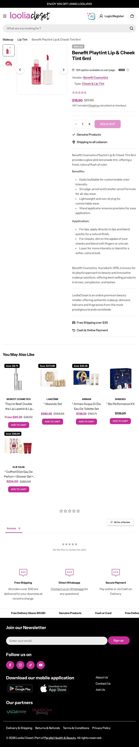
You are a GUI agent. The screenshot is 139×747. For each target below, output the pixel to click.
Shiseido (120, 399)
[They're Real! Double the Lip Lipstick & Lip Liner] (19, 378)
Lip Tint (22, 39)
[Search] (132, 28)
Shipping (93, 105)
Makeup (8, 39)
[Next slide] (63, 70)
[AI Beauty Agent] (91, 16)
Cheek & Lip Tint (93, 83)
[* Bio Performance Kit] (120, 378)
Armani (86, 399)
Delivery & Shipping (19, 728)
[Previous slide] (20, 70)
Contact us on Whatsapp (67, 589)
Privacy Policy (101, 728)
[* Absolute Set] (52, 378)
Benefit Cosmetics (95, 77)
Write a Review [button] (122, 522)
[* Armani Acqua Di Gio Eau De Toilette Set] (86, 378)
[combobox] (69, 28)
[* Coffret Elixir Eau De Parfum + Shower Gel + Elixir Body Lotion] (19, 446)
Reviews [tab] (11, 528)
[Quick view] (30, 370)
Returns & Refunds (47, 728)
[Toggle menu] (5, 16)
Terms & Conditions (76, 728)
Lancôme (52, 399)
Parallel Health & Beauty (60, 738)
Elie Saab (19, 467)
